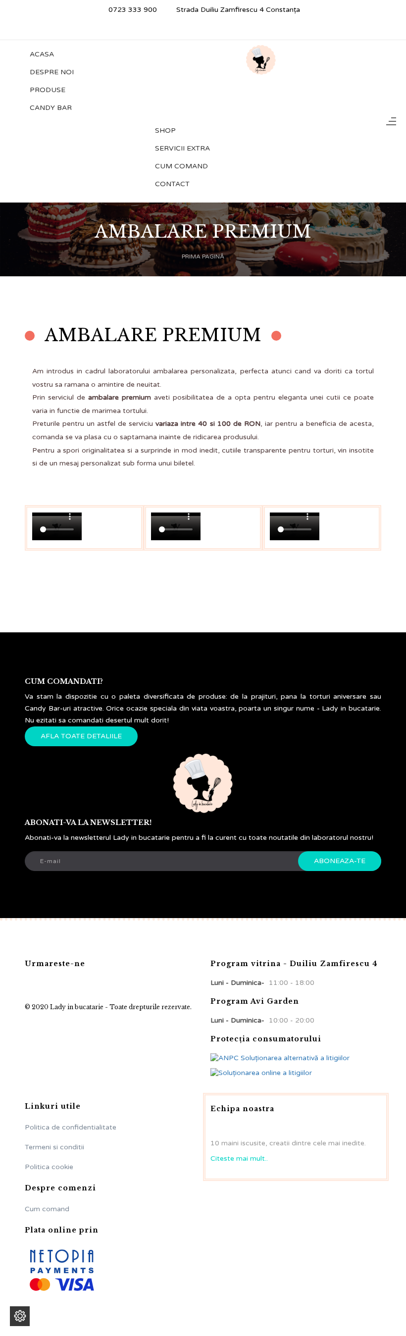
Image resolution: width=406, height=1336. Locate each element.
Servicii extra (182, 148)
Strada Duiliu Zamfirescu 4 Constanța (237, 9)
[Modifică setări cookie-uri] (20, 1316)
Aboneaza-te (339, 861)
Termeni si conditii (54, 1147)
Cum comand (181, 166)
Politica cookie (49, 1167)
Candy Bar (51, 107)
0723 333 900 (131, 9)
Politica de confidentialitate (70, 1127)
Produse (47, 90)
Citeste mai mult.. (239, 1158)
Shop (165, 130)
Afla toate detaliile (81, 736)
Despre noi (52, 72)
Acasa (42, 54)
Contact (172, 184)
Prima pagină (203, 256)
